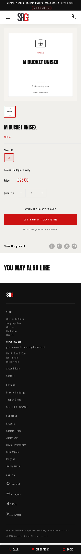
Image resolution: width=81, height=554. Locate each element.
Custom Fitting (13, 430)
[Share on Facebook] (52, 246)
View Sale (41, 8)
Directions (43, 549)
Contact (10, 375)
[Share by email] (74, 246)
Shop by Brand (13, 399)
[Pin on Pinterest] (59, 246)
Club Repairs (13, 451)
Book (70, 549)
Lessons (10, 423)
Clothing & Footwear (17, 406)
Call (15, 549)
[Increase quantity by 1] (42, 193)
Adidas (7, 136)
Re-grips (10, 458)
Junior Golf (12, 437)
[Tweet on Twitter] (67, 246)
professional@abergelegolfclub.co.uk (25, 347)
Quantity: (9, 193)
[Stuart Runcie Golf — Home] (23, 17)
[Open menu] (8, 17)
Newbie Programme (16, 444)
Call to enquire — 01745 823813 (40, 219)
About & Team (13, 368)
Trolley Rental (13, 465)
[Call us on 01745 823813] (74, 17)
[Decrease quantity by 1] (21, 193)
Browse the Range (15, 392)
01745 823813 (13, 341)
